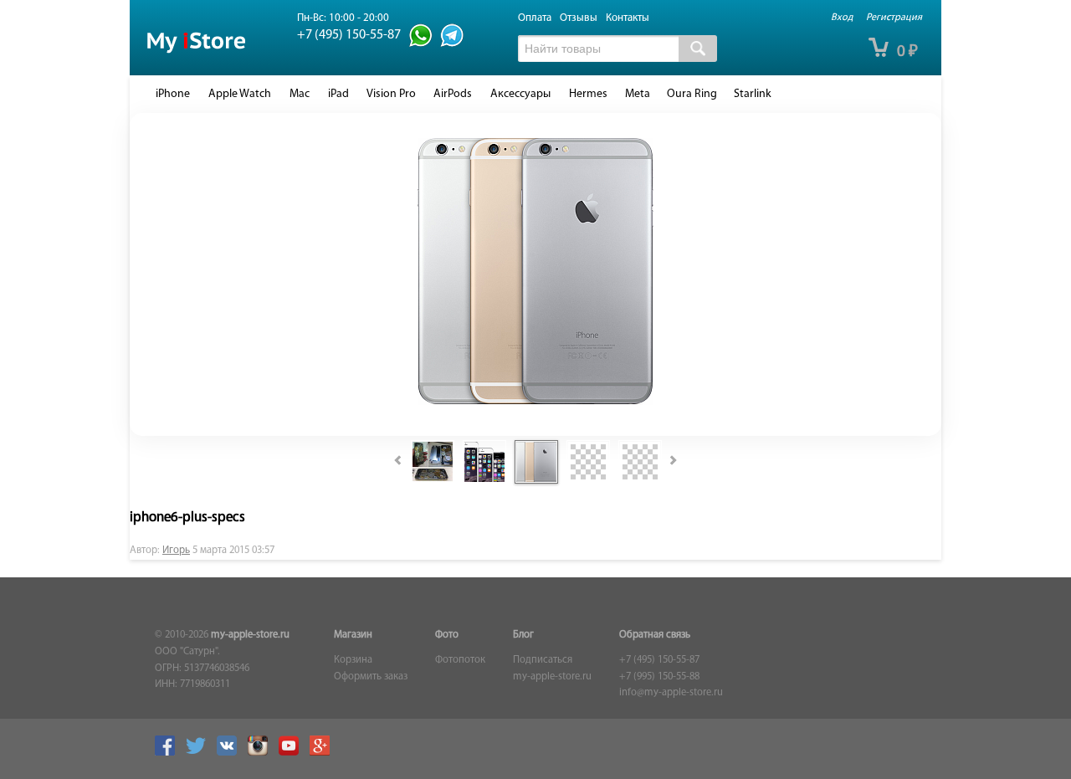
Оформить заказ (370, 677)
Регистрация (894, 18)
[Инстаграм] (262, 753)
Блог (523, 635)
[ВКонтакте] (231, 753)
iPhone (173, 94)
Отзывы (578, 18)
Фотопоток (460, 660)
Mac (300, 94)
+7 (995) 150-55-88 (659, 677)
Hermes (588, 94)
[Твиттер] (200, 753)
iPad (338, 94)
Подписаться (542, 660)
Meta (637, 94)
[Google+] (324, 753)
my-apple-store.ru (250, 635)
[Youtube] (293, 753)
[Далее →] (535, 402)
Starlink (752, 94)
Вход (842, 18)
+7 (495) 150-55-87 (659, 660)
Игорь (176, 551)
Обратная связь (654, 635)
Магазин (353, 635)
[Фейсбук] (169, 753)
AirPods (452, 94)
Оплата (534, 18)
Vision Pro (391, 94)
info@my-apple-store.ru (671, 693)
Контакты (627, 18)
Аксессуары (520, 94)
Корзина (353, 660)
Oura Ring (692, 94)
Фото (447, 635)
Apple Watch (239, 94)
